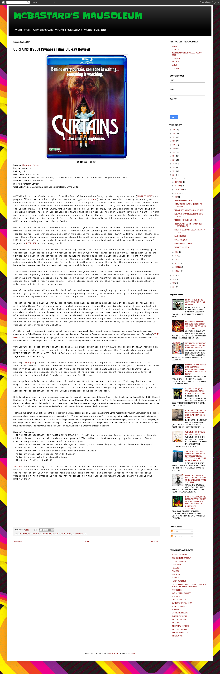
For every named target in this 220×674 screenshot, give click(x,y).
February (178, 267)
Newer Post (18, 541)
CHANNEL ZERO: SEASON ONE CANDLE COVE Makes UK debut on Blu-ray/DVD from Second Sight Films (195, 478)
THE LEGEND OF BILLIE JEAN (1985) (185, 220)
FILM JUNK (175, 568)
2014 (174, 175)
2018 (174, 160)
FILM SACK (175, 571)
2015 (174, 171)
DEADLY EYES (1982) (180, 240)
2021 (173, 148)
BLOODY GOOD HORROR (179, 555)
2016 (174, 167)
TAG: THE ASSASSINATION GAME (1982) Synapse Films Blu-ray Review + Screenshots (195, 345)
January (178, 271)
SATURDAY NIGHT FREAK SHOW (182, 603)
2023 (174, 141)
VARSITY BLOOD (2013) (181, 247)
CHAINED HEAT (145, 196)
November (179, 182)
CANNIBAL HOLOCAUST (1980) (183, 243)
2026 (174, 130)
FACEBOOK (175, 49)
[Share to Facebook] (49, 530)
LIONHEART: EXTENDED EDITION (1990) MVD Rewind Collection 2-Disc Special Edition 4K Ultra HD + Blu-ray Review (195, 369)
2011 (173, 283)
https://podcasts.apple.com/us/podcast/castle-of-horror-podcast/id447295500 (189, 585)
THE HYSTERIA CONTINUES (180, 626)
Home (87, 541)
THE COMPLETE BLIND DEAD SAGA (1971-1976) (189, 210)
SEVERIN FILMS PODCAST (180, 606)
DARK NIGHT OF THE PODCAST (181, 558)
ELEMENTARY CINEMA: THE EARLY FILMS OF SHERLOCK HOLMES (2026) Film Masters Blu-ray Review (196, 413)
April (176, 259)
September (179, 189)
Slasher (74, 534)
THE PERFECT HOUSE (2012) (183, 200)
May (176, 256)
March (177, 263)
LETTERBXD (175, 68)
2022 (174, 145)
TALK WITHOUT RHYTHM (179, 616)
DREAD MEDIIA (177, 565)
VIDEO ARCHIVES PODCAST (180, 632)
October (178, 186)
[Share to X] (46, 530)
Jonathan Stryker (33, 534)
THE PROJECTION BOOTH (180, 629)
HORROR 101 (175, 578)
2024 (174, 137)
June (177, 252)
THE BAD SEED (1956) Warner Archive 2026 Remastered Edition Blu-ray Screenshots (195, 391)
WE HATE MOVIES (177, 636)
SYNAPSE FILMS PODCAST (180, 613)
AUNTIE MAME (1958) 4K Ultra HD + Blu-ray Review (195, 433)
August (177, 193)
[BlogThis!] (43, 530)
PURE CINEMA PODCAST (179, 600)
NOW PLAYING (176, 596)
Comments (177, 536)
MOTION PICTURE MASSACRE (181, 593)
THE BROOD (91, 199)
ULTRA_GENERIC (114, 653)
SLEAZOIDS (175, 609)
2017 (173, 164)
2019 (174, 156)
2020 (174, 152)
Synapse (29, 363)
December (179, 178)
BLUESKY (174, 65)
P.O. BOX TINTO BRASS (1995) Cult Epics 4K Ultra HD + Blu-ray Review (195, 302)
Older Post (155, 541)
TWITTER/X (175, 62)
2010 (174, 287)
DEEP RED (31, 243)
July (176, 197)
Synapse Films (30, 165)
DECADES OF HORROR (179, 561)
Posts (175, 531)
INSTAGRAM (176, 58)
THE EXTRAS (176, 623)
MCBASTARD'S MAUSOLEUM (78, 15)
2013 (174, 275)
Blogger (132, 653)
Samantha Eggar (66, 534)
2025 (174, 133)
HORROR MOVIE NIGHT (179, 581)
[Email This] (40, 530)
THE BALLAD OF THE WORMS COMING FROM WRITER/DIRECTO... (188, 225)
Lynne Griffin (56, 534)
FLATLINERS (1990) (180, 236)
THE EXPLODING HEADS (179, 619)
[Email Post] (35, 530)
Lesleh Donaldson (45, 534)
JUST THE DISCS (177, 590)
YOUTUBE (175, 46)
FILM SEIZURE (176, 574)
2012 (173, 279)
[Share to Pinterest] (52, 530)
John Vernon (23, 534)
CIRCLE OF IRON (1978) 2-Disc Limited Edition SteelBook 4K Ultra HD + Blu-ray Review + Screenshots (195, 325)
